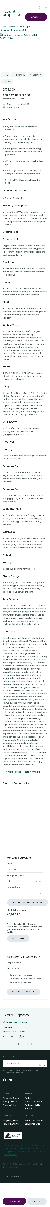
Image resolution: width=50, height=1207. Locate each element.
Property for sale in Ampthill (19, 27)
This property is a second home (25, 979)
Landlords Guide (33, 1123)
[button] (39, 7)
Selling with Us (32, 1105)
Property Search (11, 1098)
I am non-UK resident (20, 982)
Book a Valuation (34, 1101)
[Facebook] (4, 1080)
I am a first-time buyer (21, 975)
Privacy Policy (21, 1072)
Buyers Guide (9, 1105)
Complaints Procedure (14, 1148)
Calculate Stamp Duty (24, 992)
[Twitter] (10, 1080)
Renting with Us (11, 1123)
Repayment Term (15, 875)
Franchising (41, 1145)
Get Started (18, 938)
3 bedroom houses (9, 30)
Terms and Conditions (13, 1145)
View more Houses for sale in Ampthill (21, 771)
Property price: (14, 963)
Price (9, 864)
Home (3, 27)
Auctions (29, 1108)
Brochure (7, 81)
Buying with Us (10, 1101)
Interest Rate (13, 887)
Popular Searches (11, 1176)
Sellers (28, 1098)
